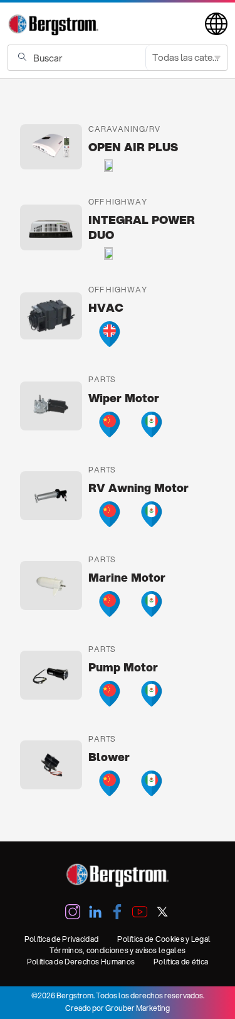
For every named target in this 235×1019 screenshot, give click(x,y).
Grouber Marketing (137, 1008)
